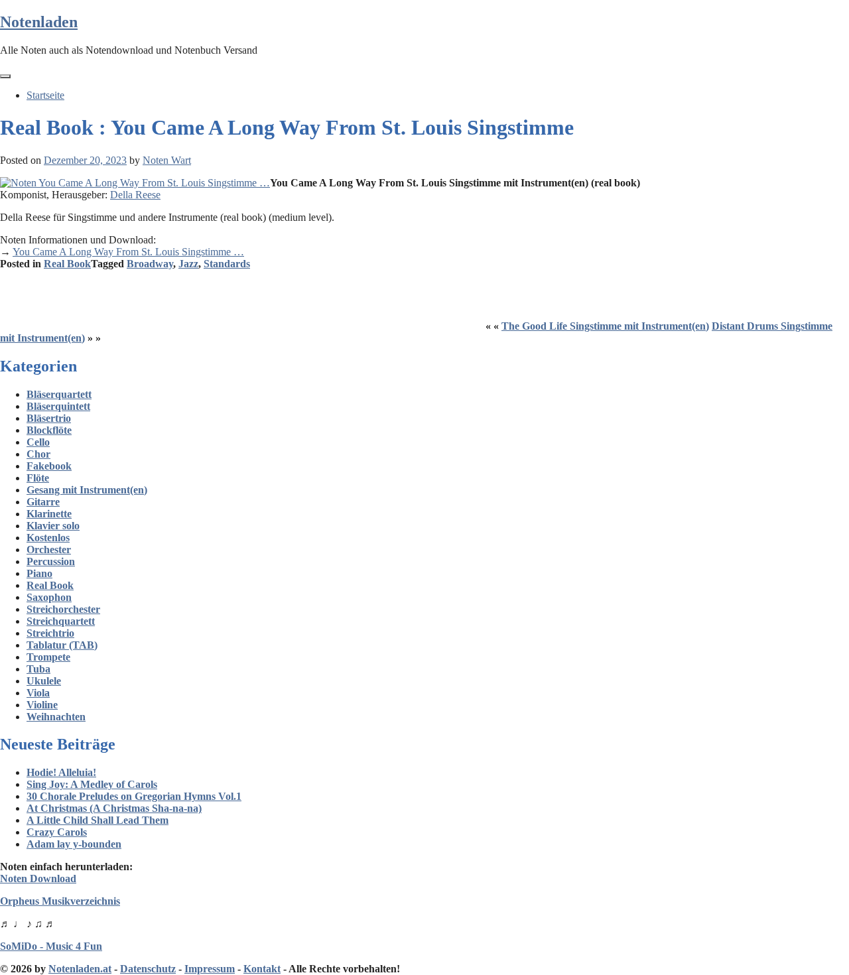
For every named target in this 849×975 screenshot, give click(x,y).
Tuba (38, 669)
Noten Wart (167, 160)
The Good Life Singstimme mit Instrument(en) (605, 326)
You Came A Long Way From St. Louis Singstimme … (128, 251)
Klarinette (49, 513)
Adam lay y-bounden (74, 844)
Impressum (209, 968)
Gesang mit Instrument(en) (87, 489)
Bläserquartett (59, 394)
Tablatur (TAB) (62, 645)
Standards (227, 263)
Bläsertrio (49, 418)
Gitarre (43, 501)
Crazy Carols (57, 832)
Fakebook (49, 466)
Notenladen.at (79, 968)
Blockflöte (49, 430)
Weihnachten (56, 716)
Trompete (48, 657)
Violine (42, 704)
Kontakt (262, 968)
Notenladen (39, 22)
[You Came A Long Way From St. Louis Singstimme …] (135, 182)
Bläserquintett (58, 406)
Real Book (67, 263)
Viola (38, 692)
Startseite (45, 95)
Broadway (150, 263)
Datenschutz (148, 968)
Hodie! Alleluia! (61, 772)
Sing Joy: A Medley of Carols (92, 784)
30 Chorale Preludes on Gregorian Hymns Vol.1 (134, 796)
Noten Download (38, 878)
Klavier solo (53, 525)
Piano (39, 573)
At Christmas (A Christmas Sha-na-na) (114, 808)
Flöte (38, 478)
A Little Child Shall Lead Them (97, 820)
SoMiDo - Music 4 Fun (51, 946)
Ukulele (44, 680)
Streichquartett (61, 621)
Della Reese (135, 194)
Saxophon (49, 597)
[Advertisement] (241, 300)
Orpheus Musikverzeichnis (60, 901)
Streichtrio (50, 633)
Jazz (188, 263)
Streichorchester (63, 609)
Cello (38, 442)
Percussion (51, 561)
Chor (38, 454)
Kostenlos (48, 537)
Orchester (49, 549)
